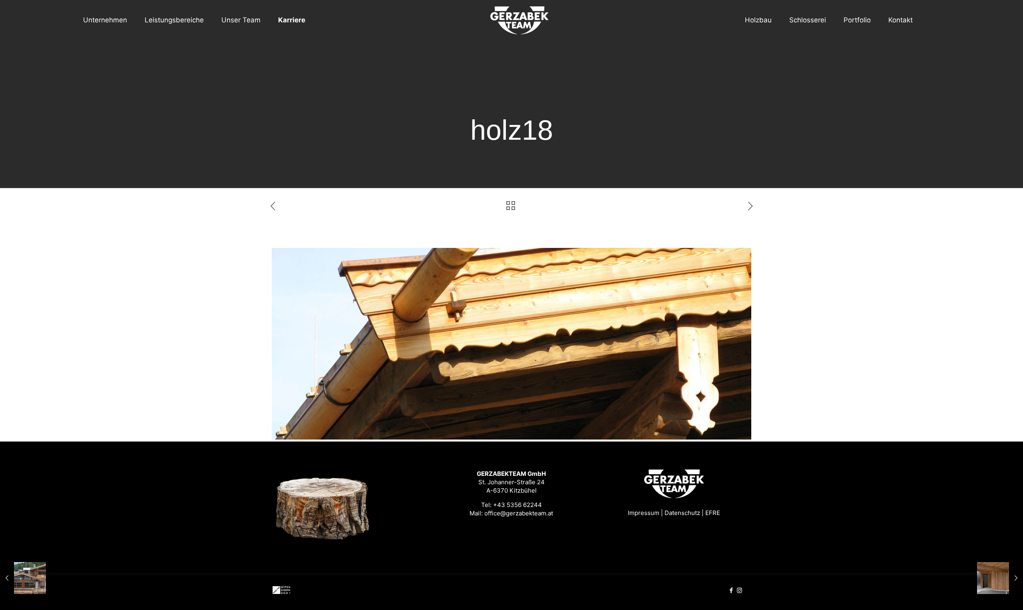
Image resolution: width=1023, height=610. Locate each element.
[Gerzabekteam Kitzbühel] (511, 20)
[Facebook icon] (731, 590)
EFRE (712, 513)
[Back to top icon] (984, 593)
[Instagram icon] (739, 590)
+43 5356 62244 (517, 505)
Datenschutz (682, 513)
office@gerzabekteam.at (518, 513)
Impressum (643, 513)
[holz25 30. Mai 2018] (1000, 578)
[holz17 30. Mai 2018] (23, 578)
